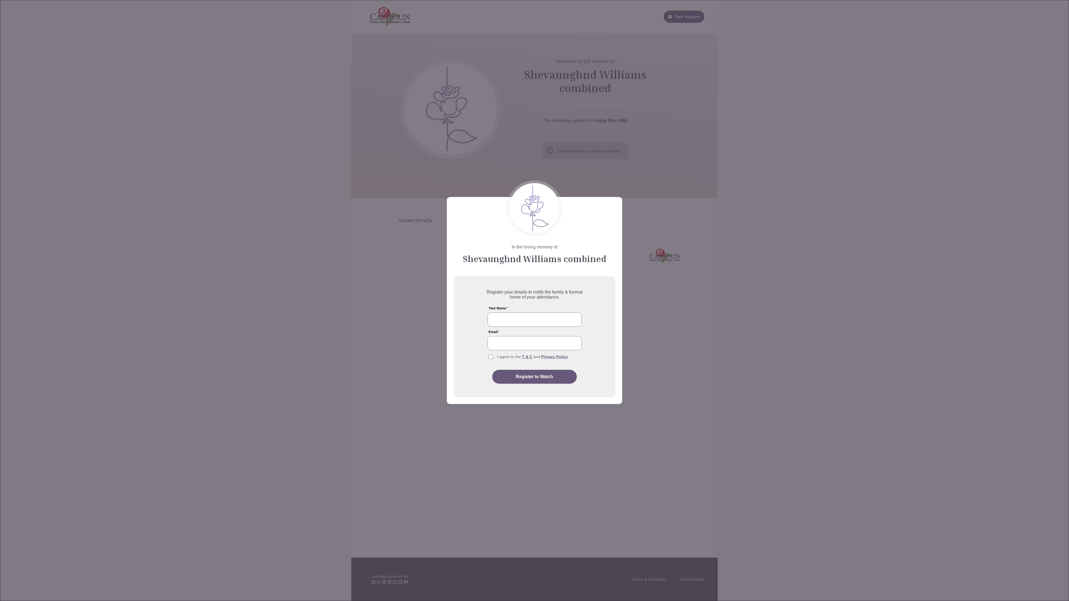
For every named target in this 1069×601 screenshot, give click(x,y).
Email (494, 332)
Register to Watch (534, 376)
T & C (527, 356)
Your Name (498, 308)
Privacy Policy (554, 356)
